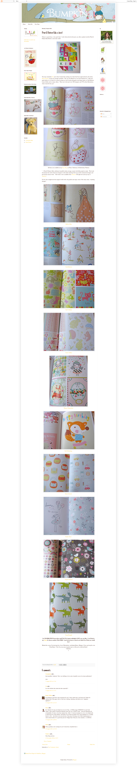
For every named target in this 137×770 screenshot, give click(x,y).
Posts (103, 114)
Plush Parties (28, 142)
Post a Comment (47, 741)
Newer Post (44, 744)
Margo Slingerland (68, 408)
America (44, 176)
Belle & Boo (68, 224)
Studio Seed (68, 536)
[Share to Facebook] (64, 665)
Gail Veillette (68, 310)
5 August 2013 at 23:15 (51, 690)
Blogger (74, 759)
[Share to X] (63, 665)
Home (24, 24)
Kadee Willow (49, 695)
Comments (104, 116)
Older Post (92, 744)
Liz (46, 686)
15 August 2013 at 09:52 (51, 719)
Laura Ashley (68, 352)
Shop (45, 640)
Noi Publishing (68, 451)
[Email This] (59, 665)
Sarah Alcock (68, 494)
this (53, 76)
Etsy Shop (37, 24)
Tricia (47, 724)
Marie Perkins (45, 78)
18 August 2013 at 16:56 (51, 729)
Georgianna (48, 674)
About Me (30, 24)
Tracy (47, 708)
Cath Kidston (68, 267)
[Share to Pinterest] (66, 665)
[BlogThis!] (61, 665)
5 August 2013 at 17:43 (51, 681)
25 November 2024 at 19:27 (52, 738)
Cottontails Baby (29, 140)
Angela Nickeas (68, 579)
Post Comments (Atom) (53, 747)
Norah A (48, 734)
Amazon (74, 174)
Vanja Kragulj (68, 635)
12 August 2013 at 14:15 (51, 702)
